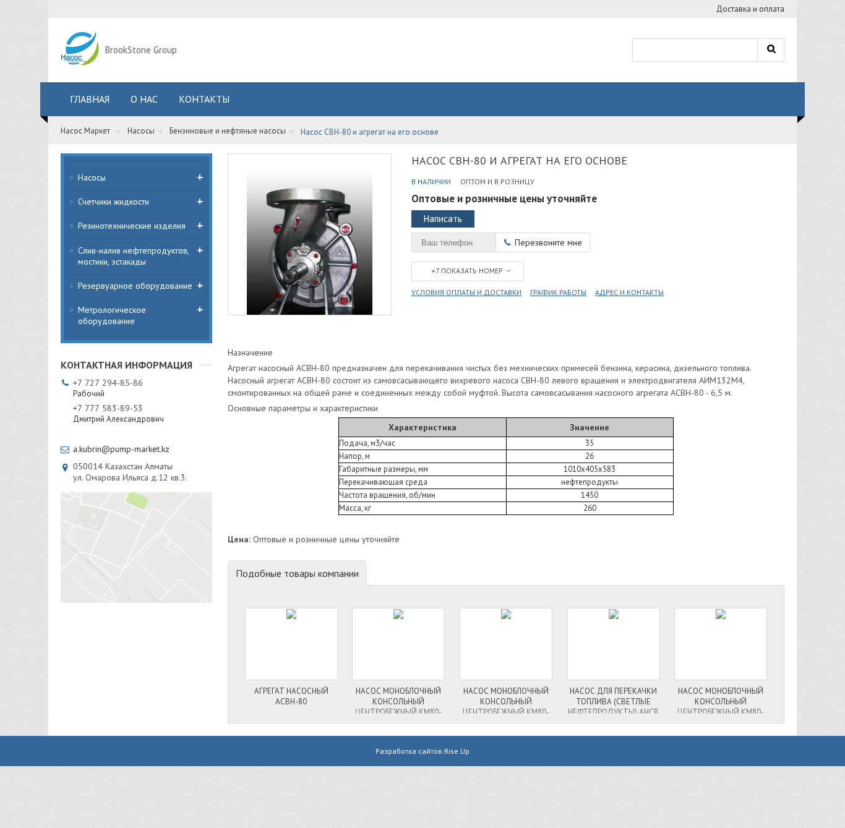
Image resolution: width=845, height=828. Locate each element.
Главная (89, 99)
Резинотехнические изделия (132, 225)
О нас (144, 99)
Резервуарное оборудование (135, 285)
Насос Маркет (85, 131)
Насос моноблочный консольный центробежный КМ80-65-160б (506, 700)
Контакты (204, 99)
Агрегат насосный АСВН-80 (291, 696)
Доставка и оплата (750, 9)
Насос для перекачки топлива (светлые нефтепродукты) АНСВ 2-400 (613, 700)
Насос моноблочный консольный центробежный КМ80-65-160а (720, 700)
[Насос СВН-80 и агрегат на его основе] (310, 234)
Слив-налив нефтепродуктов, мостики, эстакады (133, 256)
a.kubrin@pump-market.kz (121, 449)
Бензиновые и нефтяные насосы (227, 131)
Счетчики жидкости (113, 201)
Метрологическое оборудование (112, 315)
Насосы (141, 131)
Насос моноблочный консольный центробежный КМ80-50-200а (398, 700)
